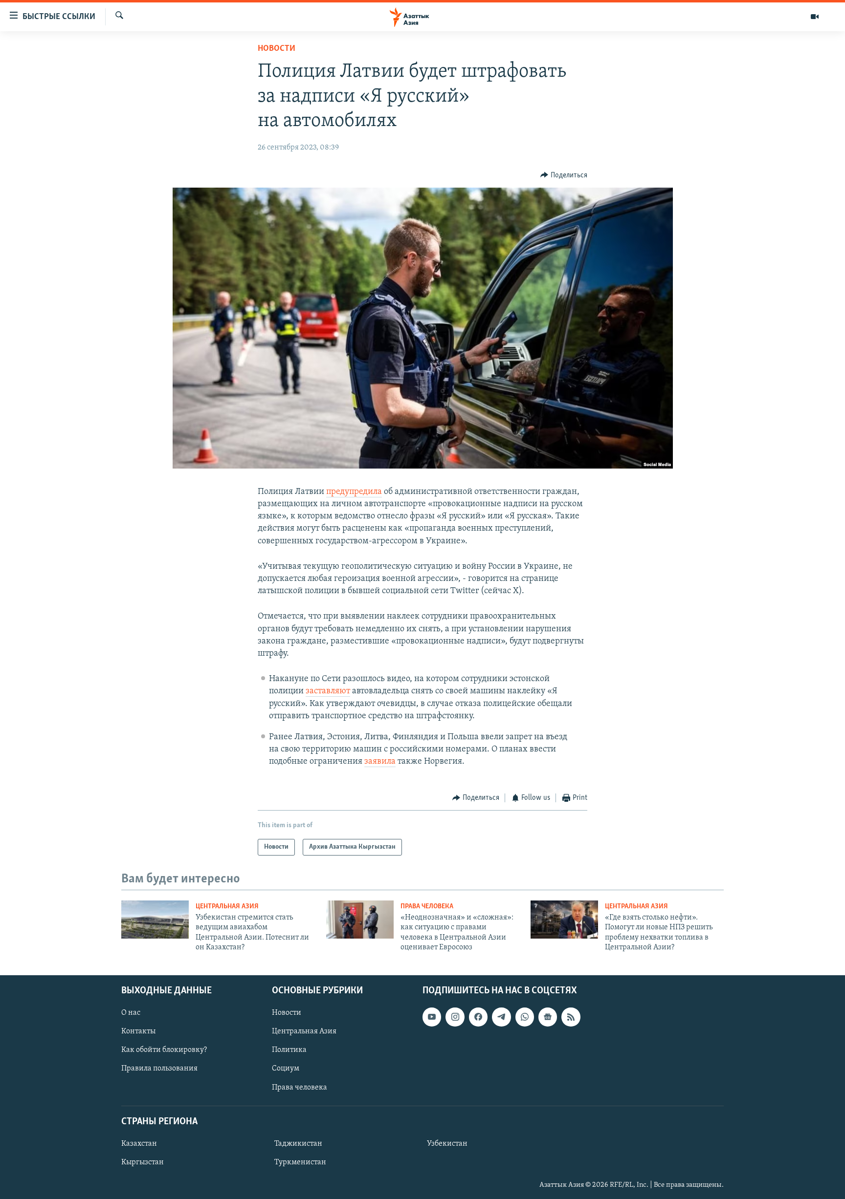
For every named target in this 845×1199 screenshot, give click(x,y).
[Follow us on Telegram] (501, 1016)
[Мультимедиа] (814, 16)
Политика (289, 1050)
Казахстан (139, 1144)
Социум (285, 1068)
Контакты (138, 1031)
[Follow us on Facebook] (478, 1016)
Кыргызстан (142, 1162)
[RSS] (570, 1016)
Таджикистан (298, 1144)
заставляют (328, 691)
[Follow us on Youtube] (431, 1016)
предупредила (354, 492)
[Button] (563, 175)
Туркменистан (300, 1162)
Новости (276, 48)
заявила (380, 761)
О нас (130, 1013)
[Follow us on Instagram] (454, 1016)
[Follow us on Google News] (547, 1016)
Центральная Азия (227, 906)
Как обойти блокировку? (164, 1050)
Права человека (426, 906)
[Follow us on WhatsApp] (524, 1016)
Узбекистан (447, 1144)
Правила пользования (159, 1068)
